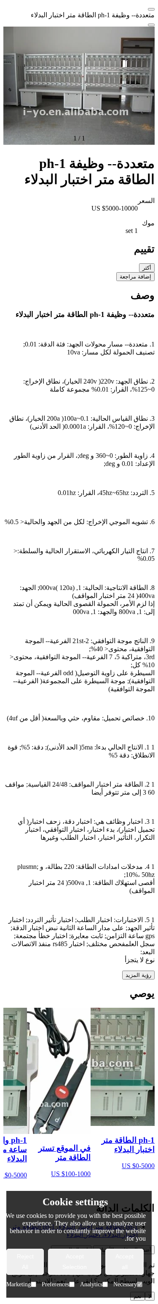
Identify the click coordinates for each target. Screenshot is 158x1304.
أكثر (146, 268)
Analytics (91, 1284)
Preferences (55, 1284)
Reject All (25, 1261)
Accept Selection (74, 1261)
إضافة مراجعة (135, 276)
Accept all (124, 1261)
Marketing (18, 1284)
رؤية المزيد (138, 975)
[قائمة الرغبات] (151, 25)
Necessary (125, 1284)
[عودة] (151, 9)
